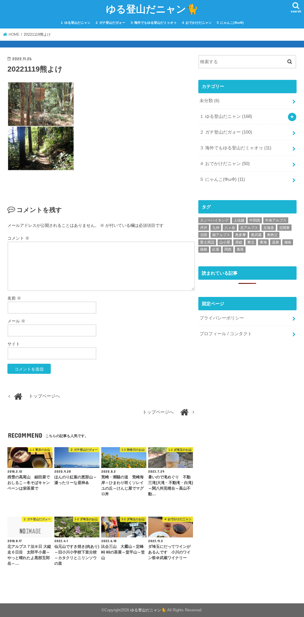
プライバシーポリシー (222, 318)
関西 (228, 249)
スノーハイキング (214, 220)
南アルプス (221, 235)
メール (16, 321)
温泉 (275, 242)
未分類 (209, 100)
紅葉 (215, 249)
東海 (263, 242)
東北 (250, 242)
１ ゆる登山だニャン (75, 22)
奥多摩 (240, 235)
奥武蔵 (256, 235)
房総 (238, 242)
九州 (215, 228)
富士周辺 (207, 242)
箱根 (203, 249)
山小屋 (224, 242)
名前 (14, 298)
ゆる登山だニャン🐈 (152, 9)
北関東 (284, 228)
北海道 (268, 228)
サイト (13, 343)
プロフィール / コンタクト (226, 333)
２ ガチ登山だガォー (110, 22)
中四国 (254, 220)
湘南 (287, 242)
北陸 (203, 235)
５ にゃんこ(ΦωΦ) (230, 22)
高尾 (240, 249)
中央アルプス (275, 220)
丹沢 (203, 228)
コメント (18, 238)
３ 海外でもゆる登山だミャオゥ (153, 22)
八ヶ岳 (229, 228)
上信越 (239, 220)
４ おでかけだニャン (196, 22)
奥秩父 (272, 235)
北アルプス (249, 228)
